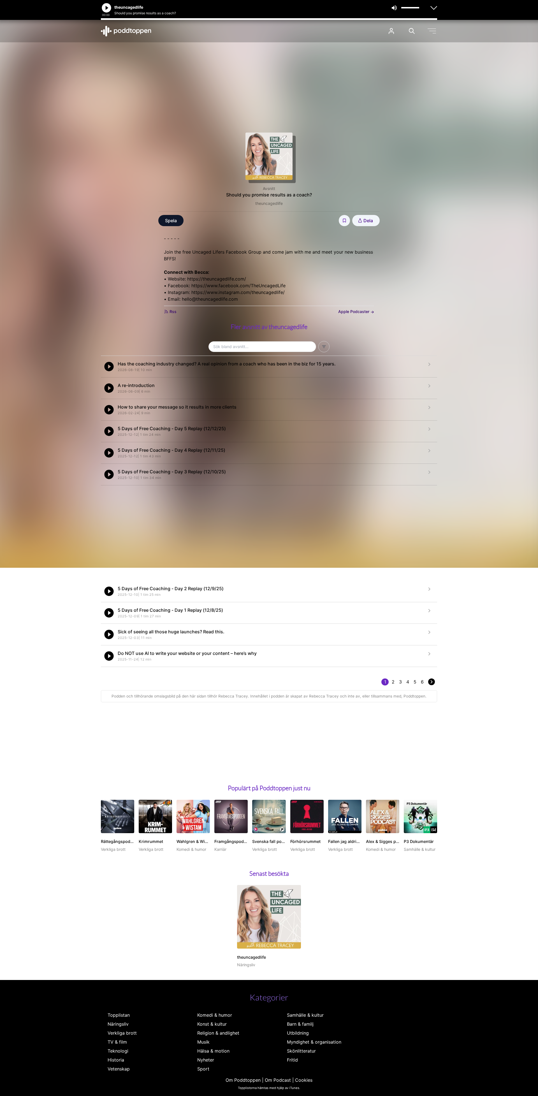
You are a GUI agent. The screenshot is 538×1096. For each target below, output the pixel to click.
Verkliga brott (122, 1033)
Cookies (303, 1080)
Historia (116, 1060)
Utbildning (298, 1033)
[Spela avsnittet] (109, 366)
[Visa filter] (324, 346)
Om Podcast (278, 1080)
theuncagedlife (269, 203)
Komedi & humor (214, 1015)
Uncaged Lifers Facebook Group (226, 252)
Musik (203, 1042)
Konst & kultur (212, 1024)
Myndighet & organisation (314, 1042)
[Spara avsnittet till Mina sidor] (344, 220)
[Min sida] (391, 31)
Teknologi (118, 1051)
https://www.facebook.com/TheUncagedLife (238, 285)
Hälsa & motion (213, 1051)
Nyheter (205, 1060)
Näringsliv (118, 1024)
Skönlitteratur (301, 1051)
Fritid (292, 1060)
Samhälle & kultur (305, 1015)
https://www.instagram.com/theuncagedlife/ (238, 292)
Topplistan (119, 1015)
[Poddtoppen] (126, 31)
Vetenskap (119, 1069)
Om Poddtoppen (243, 1080)
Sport (203, 1069)
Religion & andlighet (218, 1033)
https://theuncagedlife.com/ (216, 279)
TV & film (117, 1042)
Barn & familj (300, 1024)
